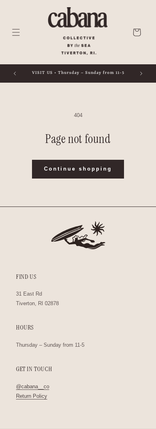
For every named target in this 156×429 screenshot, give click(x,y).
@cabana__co (32, 386)
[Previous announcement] (15, 73)
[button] (16, 32)
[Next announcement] (141, 73)
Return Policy (31, 396)
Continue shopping (78, 169)
